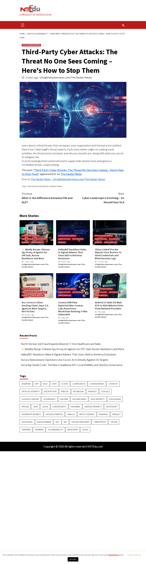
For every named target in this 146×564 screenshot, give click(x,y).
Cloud (64, 384)
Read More (113, 554)
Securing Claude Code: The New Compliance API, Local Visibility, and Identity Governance (71, 364)
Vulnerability (55, 429)
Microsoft (112, 406)
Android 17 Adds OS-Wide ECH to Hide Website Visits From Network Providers (109, 305)
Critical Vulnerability (31, 45)
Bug (45, 384)
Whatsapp (72, 429)
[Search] (123, 25)
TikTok (113, 422)
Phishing (103, 414)
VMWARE (39, 429)
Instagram (115, 399)
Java (35, 406)
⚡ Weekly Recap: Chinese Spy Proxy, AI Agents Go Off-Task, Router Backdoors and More (36, 254)
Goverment (49, 399)
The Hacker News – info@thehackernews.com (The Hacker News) (68, 179)
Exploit (65, 391)
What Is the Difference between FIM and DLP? (47, 198)
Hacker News (56, 186)
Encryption (50, 391)
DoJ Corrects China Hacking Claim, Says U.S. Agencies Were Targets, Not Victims (35, 307)
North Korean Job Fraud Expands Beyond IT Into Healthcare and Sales (61, 343)
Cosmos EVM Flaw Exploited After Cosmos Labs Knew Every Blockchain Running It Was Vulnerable (72, 308)
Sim (65, 422)
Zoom (85, 429)
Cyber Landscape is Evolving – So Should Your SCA (103, 198)
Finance (92, 391)
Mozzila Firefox (54, 414)
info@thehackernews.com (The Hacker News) (66, 77)
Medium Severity (93, 406)
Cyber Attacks (28, 239)
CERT (54, 384)
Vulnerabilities (37, 242)
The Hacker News (71, 174)
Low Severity (59, 406)
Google (105, 391)
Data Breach (41, 239)
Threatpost (100, 422)
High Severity (97, 399)
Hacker (45, 186)
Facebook (78, 391)
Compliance (78, 384)
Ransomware (44, 422)
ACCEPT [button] (73, 559)
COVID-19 (113, 384)
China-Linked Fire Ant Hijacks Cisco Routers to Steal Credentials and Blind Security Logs (108, 254)
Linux (45, 406)
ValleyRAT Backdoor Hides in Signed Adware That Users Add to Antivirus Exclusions (72, 254)
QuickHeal (27, 422)
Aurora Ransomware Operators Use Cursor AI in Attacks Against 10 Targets (64, 359)
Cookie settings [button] (134, 554)
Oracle (71, 414)
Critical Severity (34, 186)
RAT (57, 422)
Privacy (116, 414)
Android (26, 384)
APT (37, 384)
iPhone (25, 406)
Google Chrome (30, 399)
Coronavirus (97, 384)
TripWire (26, 429)
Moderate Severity (31, 414)
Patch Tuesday (86, 414)
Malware (25, 242)
